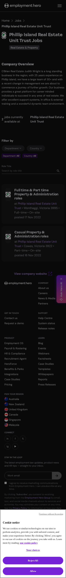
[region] (33, 543)
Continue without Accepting (51, 514)
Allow (33, 571)
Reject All (33, 560)
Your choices (33, 550)
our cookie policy (29, 542)
